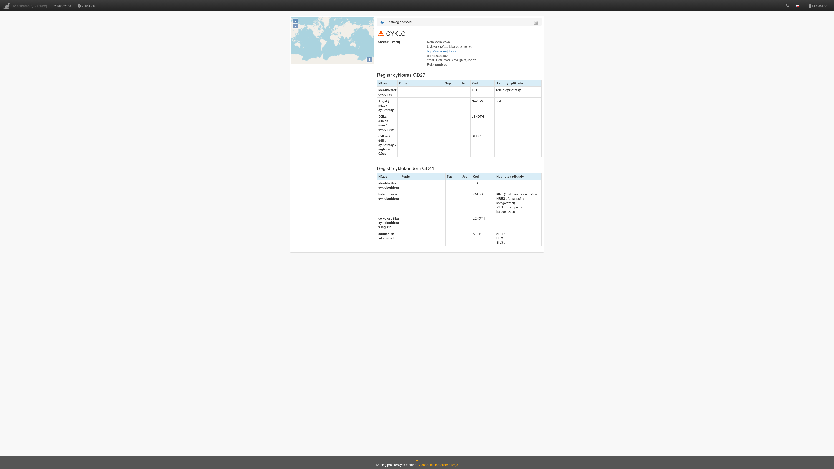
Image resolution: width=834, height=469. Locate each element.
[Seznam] (382, 22)
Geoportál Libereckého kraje (438, 464)
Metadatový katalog (30, 5)
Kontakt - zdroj (389, 42)
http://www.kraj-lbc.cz (442, 51)
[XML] (535, 22)
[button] (798, 5)
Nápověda (63, 5)
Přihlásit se (819, 5)
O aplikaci (88, 5)
